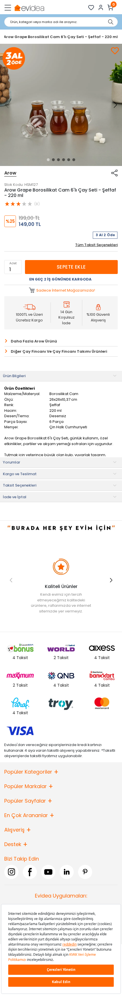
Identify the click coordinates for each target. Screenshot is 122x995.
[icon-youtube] (48, 872)
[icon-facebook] (30, 872)
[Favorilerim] (91, 7)
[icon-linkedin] (67, 872)
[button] (48, 159)
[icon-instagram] (11, 872)
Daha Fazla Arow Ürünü (34, 341)
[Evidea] (29, 7)
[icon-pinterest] (85, 872)
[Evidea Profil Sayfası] (101, 7)
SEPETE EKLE (71, 266)
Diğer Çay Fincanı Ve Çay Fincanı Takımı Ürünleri (59, 351)
